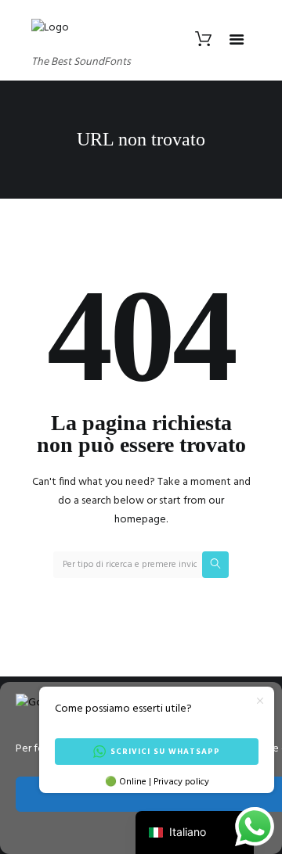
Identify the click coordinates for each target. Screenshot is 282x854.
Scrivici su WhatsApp (165, 751)
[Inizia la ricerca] (215, 564)
